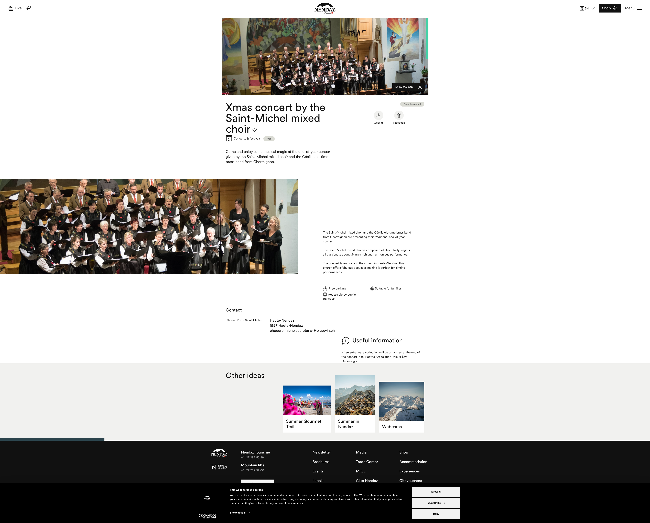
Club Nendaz (367, 480)
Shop (606, 8)
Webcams (392, 426)
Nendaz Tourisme (219, 453)
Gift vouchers (410, 480)
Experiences (409, 471)
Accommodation (413, 461)
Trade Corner (367, 461)
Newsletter (322, 452)
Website (378, 122)
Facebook (399, 122)
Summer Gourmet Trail (303, 424)
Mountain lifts (252, 465)
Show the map (404, 87)
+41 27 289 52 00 (252, 470)
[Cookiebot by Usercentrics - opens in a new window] (207, 516)
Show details (238, 512)
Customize (434, 503)
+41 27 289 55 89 (252, 457)
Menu (630, 8)
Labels (318, 480)
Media (361, 452)
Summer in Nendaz (348, 424)
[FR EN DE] (588, 8)
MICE (361, 471)
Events (318, 471)
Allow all (436, 491)
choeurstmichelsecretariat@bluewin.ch (289, 330)
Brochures (321, 461)
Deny (436, 514)
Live (18, 8)
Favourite (255, 130)
